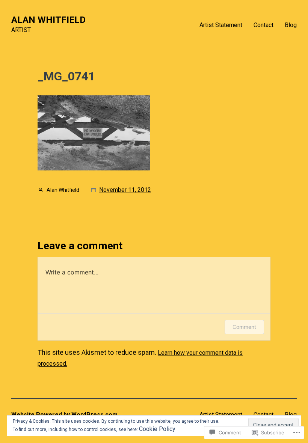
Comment (244, 327)
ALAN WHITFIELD (48, 20)
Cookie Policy (157, 428)
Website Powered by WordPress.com (64, 414)
